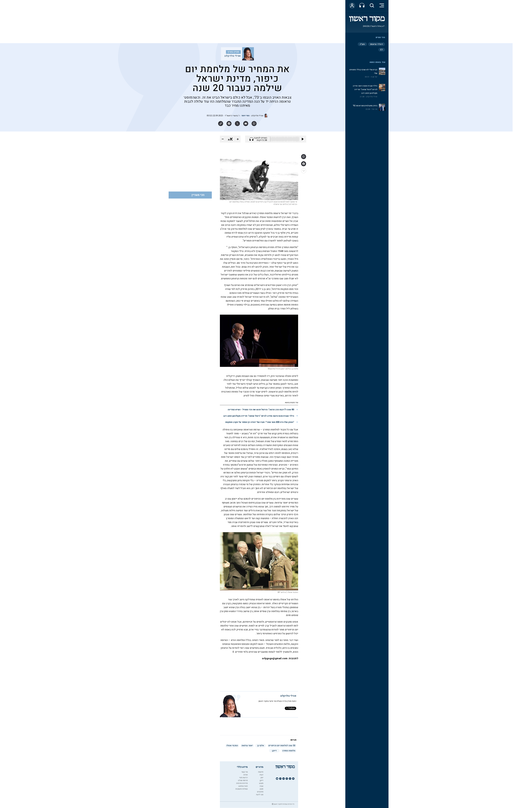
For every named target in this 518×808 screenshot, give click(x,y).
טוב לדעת (259, 794)
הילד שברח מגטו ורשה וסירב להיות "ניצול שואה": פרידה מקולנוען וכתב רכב (365, 89)
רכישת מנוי (243, 777)
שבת (261, 786)
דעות (261, 774)
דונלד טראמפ (376, 44)
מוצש (261, 783)
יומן (261, 777)
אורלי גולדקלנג (371, 96)
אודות (245, 774)
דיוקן (261, 780)
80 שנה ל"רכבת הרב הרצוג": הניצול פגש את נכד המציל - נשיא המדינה (261, 409)
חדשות (260, 772)
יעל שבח (374, 77)
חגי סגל (374, 109)
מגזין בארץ (233, 52)
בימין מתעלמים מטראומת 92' (365, 105)
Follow (291, 708)
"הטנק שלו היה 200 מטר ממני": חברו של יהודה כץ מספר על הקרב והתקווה (259, 422)
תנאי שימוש (243, 786)
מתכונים (260, 791)
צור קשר (244, 772)
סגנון (261, 788)
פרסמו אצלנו (243, 780)
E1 (381, 49)
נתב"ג (362, 44)
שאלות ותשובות (241, 788)
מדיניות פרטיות (242, 783)
